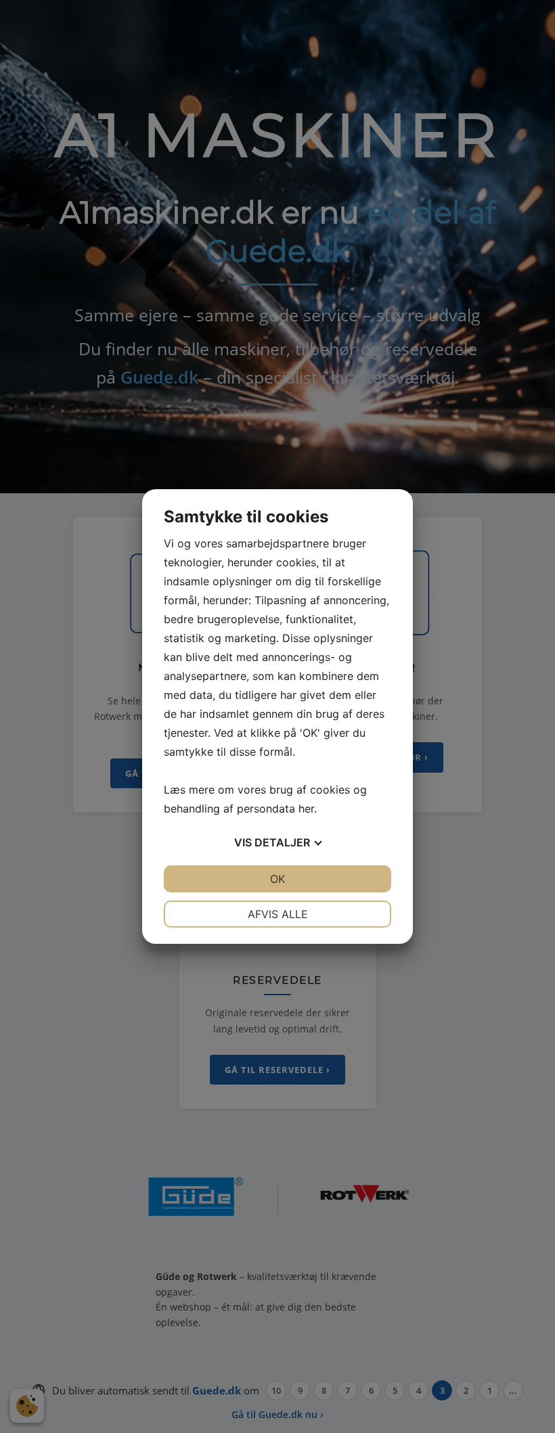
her (306, 808)
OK (277, 879)
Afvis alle (278, 914)
